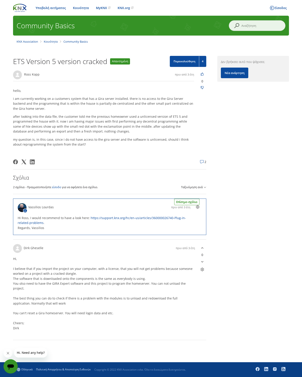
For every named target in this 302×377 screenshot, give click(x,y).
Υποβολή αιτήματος (51, 8)
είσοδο (56, 187)
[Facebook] (15, 161)
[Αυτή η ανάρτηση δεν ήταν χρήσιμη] (202, 88)
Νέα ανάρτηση (235, 73)
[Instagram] (275, 369)
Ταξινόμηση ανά (192, 187)
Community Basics (75, 42)
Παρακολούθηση (184, 61)
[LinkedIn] (32, 161)
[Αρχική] (20, 7)
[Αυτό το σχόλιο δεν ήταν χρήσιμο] (202, 261)
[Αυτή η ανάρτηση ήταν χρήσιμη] (202, 74)
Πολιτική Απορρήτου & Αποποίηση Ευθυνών (63, 369)
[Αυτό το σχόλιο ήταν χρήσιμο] (202, 248)
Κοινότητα (81, 8)
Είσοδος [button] (280, 8)
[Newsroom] (283, 369)
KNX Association (27, 42)
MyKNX (101, 8)
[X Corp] (23, 161)
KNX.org (124, 8)
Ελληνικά (26, 369)
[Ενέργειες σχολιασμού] (198, 207)
